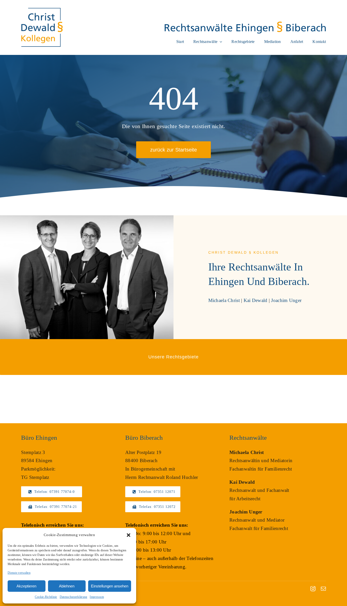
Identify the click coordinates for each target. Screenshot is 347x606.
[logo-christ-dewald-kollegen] (42, 9)
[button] (128, 535)
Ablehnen (66, 586)
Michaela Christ (224, 300)
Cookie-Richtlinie (46, 597)
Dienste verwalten (19, 572)
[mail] (323, 588)
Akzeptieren (26, 586)
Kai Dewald (255, 300)
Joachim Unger (286, 300)
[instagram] (313, 588)
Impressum (97, 597)
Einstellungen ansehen (109, 586)
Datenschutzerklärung (73, 597)
